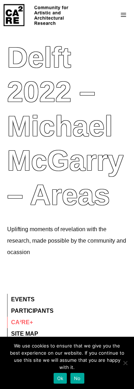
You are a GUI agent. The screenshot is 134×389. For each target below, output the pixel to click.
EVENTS (23, 299)
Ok (60, 378)
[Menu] (109, 15)
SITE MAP (24, 334)
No (77, 378)
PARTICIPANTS (32, 311)
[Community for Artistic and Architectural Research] (36, 15)
